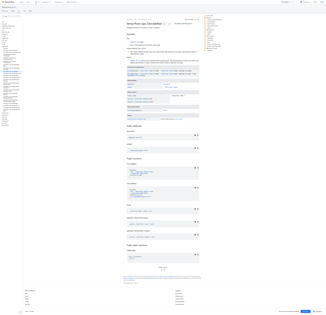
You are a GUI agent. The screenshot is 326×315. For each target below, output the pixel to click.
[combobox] (289, 2)
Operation (167, 84)
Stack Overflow (179, 299)
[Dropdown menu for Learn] (31, 2)
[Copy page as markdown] (169, 23)
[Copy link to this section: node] (132, 205)
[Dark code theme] (195, 135)
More (30, 11)
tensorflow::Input (167, 71)
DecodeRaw (130, 71)
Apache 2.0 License (128, 278)
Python (13, 11)
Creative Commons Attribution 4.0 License (169, 276)
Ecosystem (46, 2)
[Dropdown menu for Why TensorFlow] (78, 2)
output (129, 87)
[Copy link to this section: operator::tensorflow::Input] (149, 218)
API (36, 2)
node (128, 96)
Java (24, 11)
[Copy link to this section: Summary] (137, 34)
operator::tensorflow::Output (137, 102)
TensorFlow (129, 19)
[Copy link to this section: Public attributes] (143, 126)
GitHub (315, 2)
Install (21, 2)
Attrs (143, 48)
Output (132, 61)
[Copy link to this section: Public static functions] (149, 245)
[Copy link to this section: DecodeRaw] (138, 164)
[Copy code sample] (198, 135)
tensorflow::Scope (146, 71)
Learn (27, 2)
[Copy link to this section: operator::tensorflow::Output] (151, 231)
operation (130, 84)
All (135, 45)
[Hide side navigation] (20, 312)
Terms (26, 311)
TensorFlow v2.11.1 (9, 7)
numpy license (131, 280)
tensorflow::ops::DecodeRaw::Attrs (136, 119)
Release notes (179, 296)
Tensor (139, 61)
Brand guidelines (179, 301)
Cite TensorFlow (179, 304)
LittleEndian (131, 110)
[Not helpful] (198, 19)
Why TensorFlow (71, 2)
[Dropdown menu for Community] (63, 2)
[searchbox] (11, 16)
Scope (137, 42)
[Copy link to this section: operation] (136, 131)
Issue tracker (178, 293)
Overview (5, 11)
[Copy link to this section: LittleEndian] (137, 251)
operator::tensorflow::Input (137, 99)
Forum (26, 296)
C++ (19, 11)
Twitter (27, 301)
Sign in (322, 2)
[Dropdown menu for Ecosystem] (51, 2)
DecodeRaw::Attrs (133, 75)
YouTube (27, 304)
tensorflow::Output (171, 87)
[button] (11, 24)
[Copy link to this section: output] (133, 144)
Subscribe (306, 311)
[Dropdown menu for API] (39, 2)
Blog (26, 293)
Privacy (32, 311)
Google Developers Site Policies (151, 278)
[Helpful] (195, 19)
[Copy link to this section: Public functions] (143, 159)
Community (58, 2)
